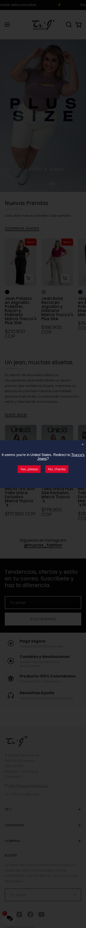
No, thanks (57, 469)
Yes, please (29, 469)
